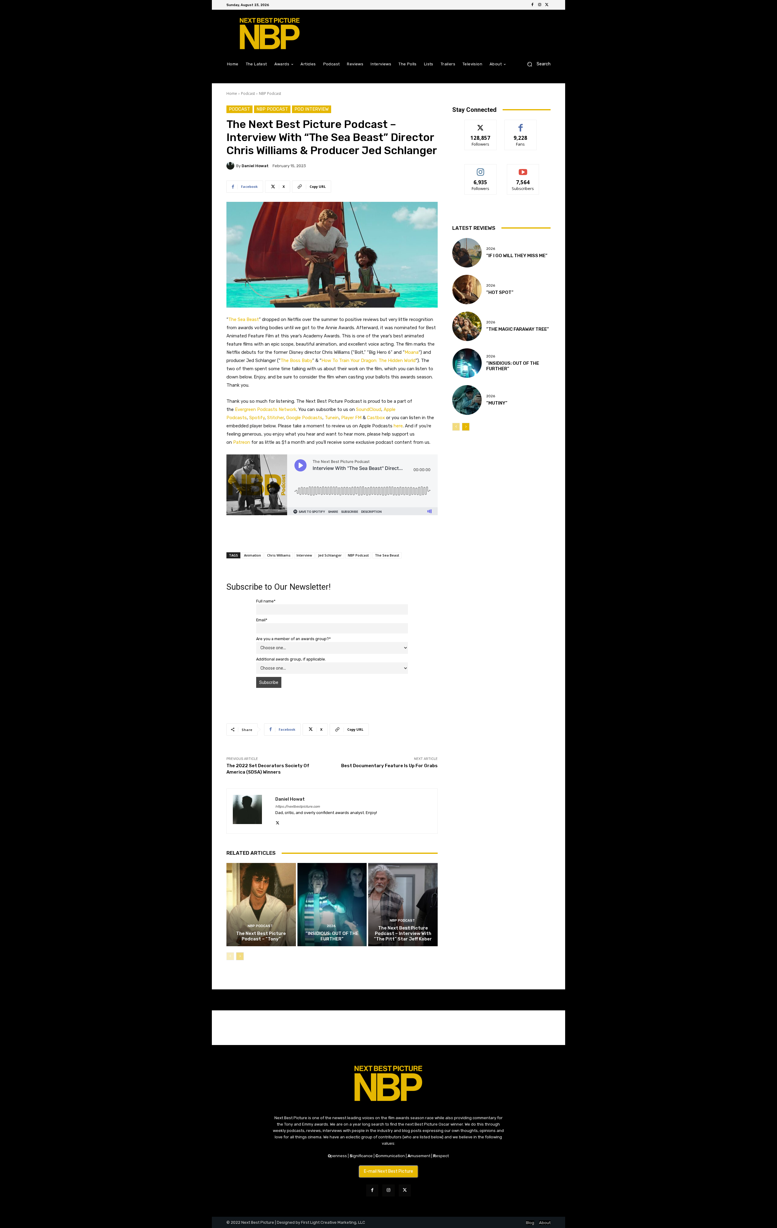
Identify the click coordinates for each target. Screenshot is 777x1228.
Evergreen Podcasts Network (265, 409)
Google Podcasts (304, 417)
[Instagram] (539, 5)
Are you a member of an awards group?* (293, 638)
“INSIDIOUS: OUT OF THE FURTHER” (332, 936)
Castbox (376, 417)
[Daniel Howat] (231, 166)
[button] (536, 64)
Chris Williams (278, 555)
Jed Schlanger (330, 555)
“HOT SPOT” (500, 292)
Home (231, 93)
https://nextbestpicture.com (297, 806)
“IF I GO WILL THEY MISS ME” (517, 255)
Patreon (241, 442)
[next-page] (240, 956)
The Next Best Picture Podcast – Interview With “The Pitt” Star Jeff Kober (403, 933)
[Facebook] (532, 5)
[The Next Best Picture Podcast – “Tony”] (261, 904)
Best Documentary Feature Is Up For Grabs (389, 765)
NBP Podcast (270, 93)
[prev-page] (230, 956)
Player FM (351, 417)
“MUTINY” (496, 403)
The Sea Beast (387, 555)
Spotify (257, 417)
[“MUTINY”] (467, 400)
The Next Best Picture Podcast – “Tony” (261, 936)
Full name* (266, 601)
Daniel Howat (255, 166)
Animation (252, 555)
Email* (261, 620)
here (398, 426)
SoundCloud (368, 409)
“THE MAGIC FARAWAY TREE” (517, 329)
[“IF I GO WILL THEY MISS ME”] (467, 252)
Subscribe (523, 169)
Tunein (332, 417)
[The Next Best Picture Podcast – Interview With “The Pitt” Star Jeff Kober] (403, 904)
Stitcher (275, 417)
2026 (331, 926)
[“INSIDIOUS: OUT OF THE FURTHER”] (332, 904)
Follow (480, 124)
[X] (547, 5)
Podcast (248, 93)
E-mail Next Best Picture (388, 1171)
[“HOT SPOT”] (467, 289)
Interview (304, 555)
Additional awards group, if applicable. (291, 659)
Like (520, 124)
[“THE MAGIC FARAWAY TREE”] (467, 326)
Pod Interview (311, 109)
